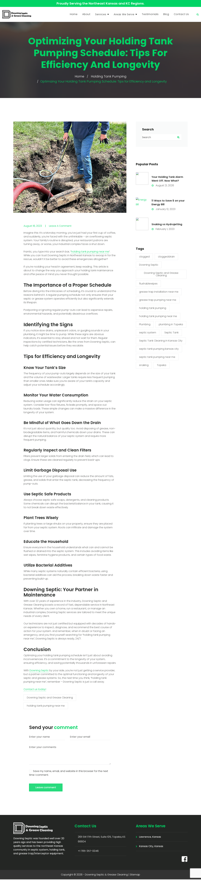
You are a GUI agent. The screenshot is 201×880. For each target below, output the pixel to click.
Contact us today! (35, 689)
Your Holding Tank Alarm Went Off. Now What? (167, 179)
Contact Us (181, 14)
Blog (166, 14)
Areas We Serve (124, 14)
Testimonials (150, 14)
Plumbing (144, 324)
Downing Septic (39, 670)
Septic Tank (171, 332)
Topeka (161, 365)
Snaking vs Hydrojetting (167, 224)
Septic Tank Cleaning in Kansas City (160, 340)
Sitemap (135, 874)
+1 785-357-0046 (88, 851)
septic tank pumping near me (157, 357)
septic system (147, 332)
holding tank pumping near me (90, 251)
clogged (144, 256)
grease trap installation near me (158, 292)
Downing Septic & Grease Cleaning (106, 874)
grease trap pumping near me (157, 300)
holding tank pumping (152, 308)
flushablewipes (148, 283)
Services (100, 14)
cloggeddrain (166, 256)
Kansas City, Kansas (151, 846)
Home (74, 14)
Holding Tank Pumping (108, 76)
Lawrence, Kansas (150, 837)
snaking (144, 365)
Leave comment (45, 787)
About (86, 14)
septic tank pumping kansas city (159, 349)
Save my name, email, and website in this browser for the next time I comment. (68, 773)
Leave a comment (60, 226)
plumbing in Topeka (171, 324)
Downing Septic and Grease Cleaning (50, 697)
